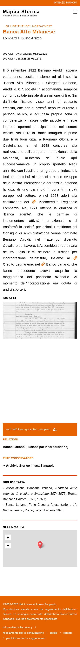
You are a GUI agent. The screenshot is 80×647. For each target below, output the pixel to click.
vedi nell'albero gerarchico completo (28, 429)
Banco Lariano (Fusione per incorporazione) (35, 447)
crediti (53, 632)
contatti (67, 632)
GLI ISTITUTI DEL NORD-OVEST (29, 26)
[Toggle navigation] (74, 12)
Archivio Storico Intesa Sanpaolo (30, 465)
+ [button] (8, 537)
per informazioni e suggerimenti (25, 638)
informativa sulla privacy (17, 627)
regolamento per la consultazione (23, 632)
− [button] (8, 545)
